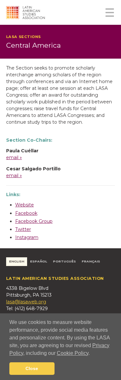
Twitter (23, 229)
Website (24, 205)
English (16, 261)
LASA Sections (23, 36)
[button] (92, 354)
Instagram (26, 237)
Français (91, 261)
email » (14, 157)
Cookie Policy (72, 353)
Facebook (26, 213)
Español (38, 261)
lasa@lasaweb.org (26, 302)
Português (64, 261)
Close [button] (31, 368)
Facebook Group (34, 221)
